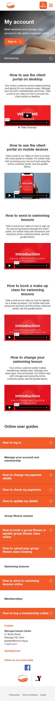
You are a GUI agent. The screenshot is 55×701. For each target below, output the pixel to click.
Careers (43, 695)
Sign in (12, 41)
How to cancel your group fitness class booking (21, 550)
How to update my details (20, 501)
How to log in (12, 442)
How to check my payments (22, 489)
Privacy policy (14, 695)
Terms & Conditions (30, 695)
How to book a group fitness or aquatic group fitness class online (24, 534)
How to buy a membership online (25, 613)
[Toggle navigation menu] (51, 5)
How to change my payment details (22, 477)
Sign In (43, 7)
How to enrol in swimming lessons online (21, 582)
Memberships (11, 58)
